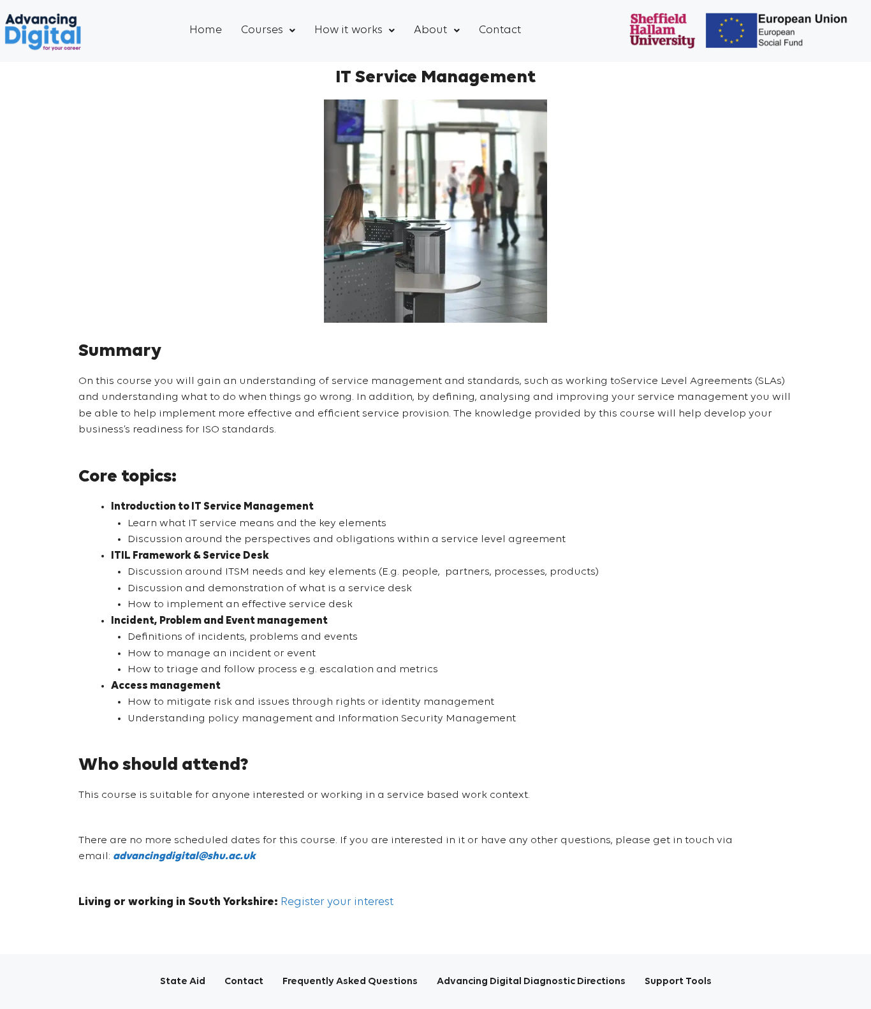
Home (205, 30)
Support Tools (678, 981)
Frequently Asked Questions (350, 981)
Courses (262, 30)
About (431, 30)
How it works (348, 30)
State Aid (182, 981)
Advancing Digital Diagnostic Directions (531, 981)
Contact (500, 30)
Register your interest (337, 902)
